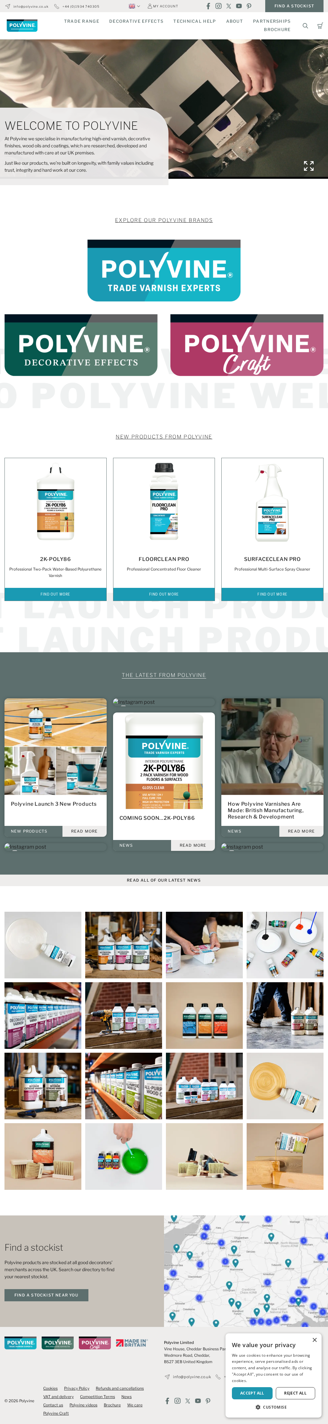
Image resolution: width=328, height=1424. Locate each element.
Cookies (50, 1388)
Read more (84, 831)
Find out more (55, 595)
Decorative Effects (136, 21)
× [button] (314, 1340)
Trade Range (81, 21)
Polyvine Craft (56, 1413)
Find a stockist (294, 6)
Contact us (53, 1405)
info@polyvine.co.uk (31, 6)
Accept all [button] (252, 1393)
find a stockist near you (46, 1295)
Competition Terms (97, 1396)
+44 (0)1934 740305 (80, 6)
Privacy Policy (76, 1388)
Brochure (277, 29)
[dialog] (274, 1375)
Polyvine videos (83, 1405)
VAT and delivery (58, 1396)
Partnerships (272, 21)
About (234, 21)
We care (135, 1405)
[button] (273, 1407)
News (126, 1396)
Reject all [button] (295, 1393)
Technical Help (194, 21)
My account (165, 6)
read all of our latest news (164, 880)
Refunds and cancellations (120, 1388)
